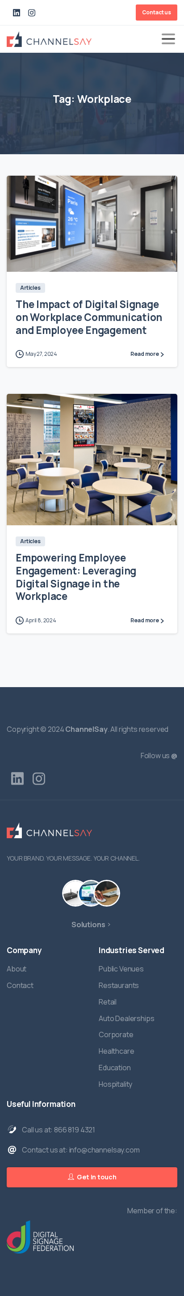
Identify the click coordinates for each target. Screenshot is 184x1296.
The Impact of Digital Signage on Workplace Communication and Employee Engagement (89, 317)
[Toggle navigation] (168, 38)
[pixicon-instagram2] (39, 778)
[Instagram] (31, 12)
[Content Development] (91, 893)
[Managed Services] (106, 893)
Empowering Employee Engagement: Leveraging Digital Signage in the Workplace (76, 577)
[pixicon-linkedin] (17, 778)
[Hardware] (75, 893)
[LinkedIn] (16, 12)
